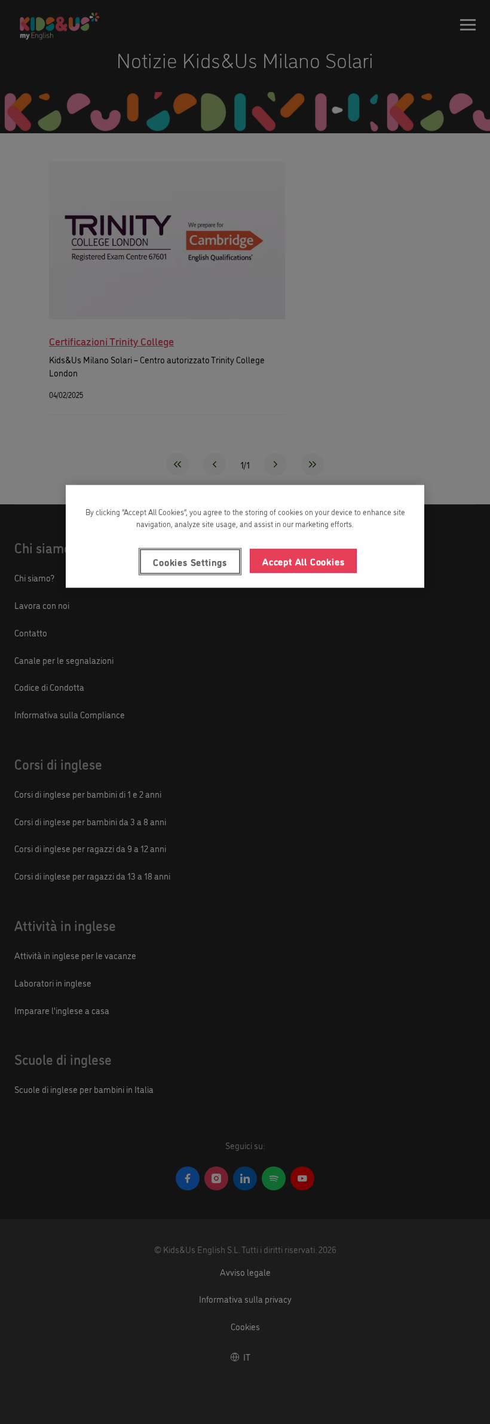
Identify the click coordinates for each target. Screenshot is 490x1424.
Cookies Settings (190, 561)
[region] (245, 536)
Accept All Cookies (303, 561)
